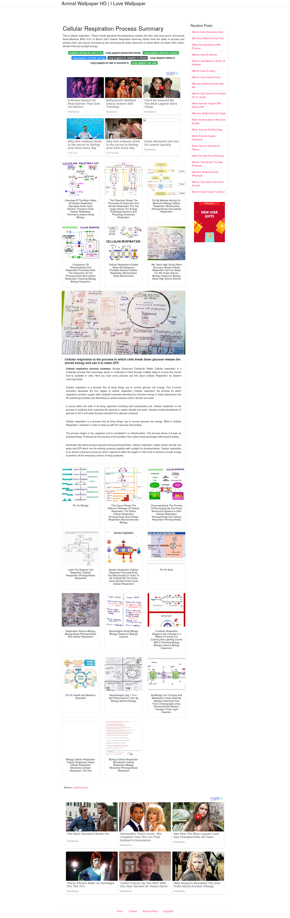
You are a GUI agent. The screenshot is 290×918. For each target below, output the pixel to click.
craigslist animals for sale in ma (85, 52)
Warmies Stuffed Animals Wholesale (205, 173)
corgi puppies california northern (161, 52)
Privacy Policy (150, 911)
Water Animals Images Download (204, 137)
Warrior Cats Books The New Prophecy (207, 163)
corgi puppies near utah (144, 62)
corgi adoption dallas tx (162, 57)
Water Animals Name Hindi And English (208, 121)
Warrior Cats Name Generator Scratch (208, 183)
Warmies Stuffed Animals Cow (208, 38)
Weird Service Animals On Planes (206, 147)
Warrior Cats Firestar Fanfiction (208, 191)
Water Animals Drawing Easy (207, 129)
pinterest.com (81, 787)
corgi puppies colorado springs (88, 57)
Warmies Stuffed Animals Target (209, 113)
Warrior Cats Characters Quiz (207, 32)
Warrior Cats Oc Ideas (203, 70)
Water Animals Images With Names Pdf (206, 105)
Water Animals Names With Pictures (206, 46)
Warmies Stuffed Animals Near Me (208, 85)
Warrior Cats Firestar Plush (206, 77)
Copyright (168, 911)
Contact (133, 911)
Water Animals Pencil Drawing (208, 155)
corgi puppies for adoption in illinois (127, 57)
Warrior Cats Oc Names (204, 54)
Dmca (120, 911)
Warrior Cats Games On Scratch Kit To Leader (209, 95)
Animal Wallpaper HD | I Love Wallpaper (104, 3)
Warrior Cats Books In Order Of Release (208, 62)
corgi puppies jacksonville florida (123, 52)
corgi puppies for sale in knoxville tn (109, 62)
